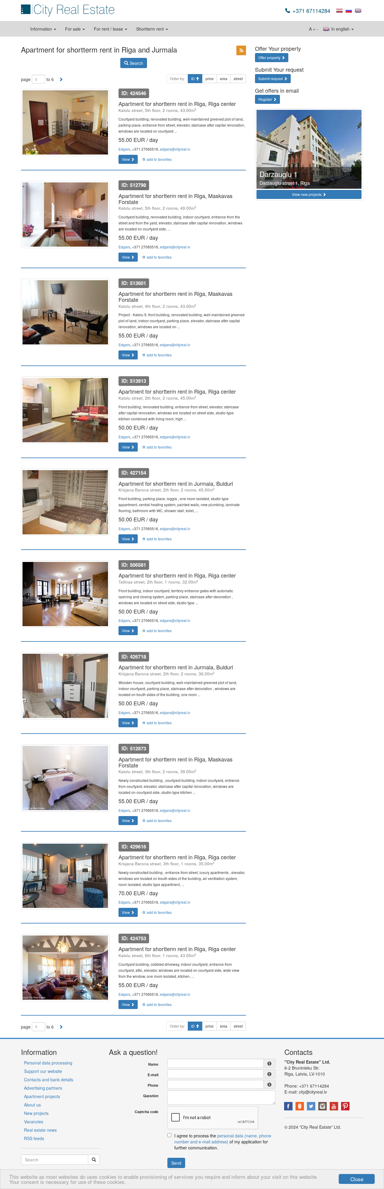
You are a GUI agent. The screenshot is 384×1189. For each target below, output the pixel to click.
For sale (73, 29)
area (223, 78)
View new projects (307, 194)
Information (41, 29)
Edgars (124, 149)
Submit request (271, 78)
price (210, 78)
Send (176, 1163)
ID (193, 78)
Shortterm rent (150, 29)
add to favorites (159, 159)
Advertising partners (43, 1088)
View (126, 159)
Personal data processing (48, 1063)
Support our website (43, 1071)
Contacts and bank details (48, 1079)
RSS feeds (34, 1138)
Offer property (269, 57)
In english (340, 29)
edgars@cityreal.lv (175, 149)
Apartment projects (42, 1096)
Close (356, 1179)
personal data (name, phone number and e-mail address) (222, 1139)
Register (265, 99)
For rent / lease (109, 29)
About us (32, 1105)
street (238, 78)
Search (135, 63)
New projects (36, 1113)
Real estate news (40, 1130)
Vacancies (33, 1121)
